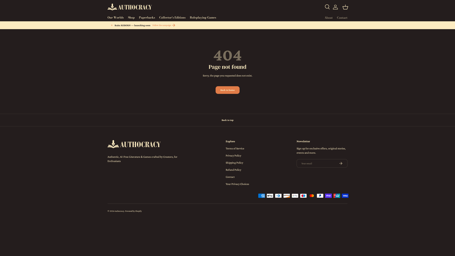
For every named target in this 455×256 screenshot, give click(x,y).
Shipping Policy (234, 162)
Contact (342, 17)
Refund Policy (233, 169)
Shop (131, 17)
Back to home (227, 90)
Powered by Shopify (133, 211)
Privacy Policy (233, 155)
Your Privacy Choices (237, 183)
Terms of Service (235, 148)
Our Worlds (116, 17)
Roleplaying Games (203, 17)
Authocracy (119, 211)
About (328, 17)
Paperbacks (147, 17)
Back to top (228, 120)
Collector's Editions (172, 17)
